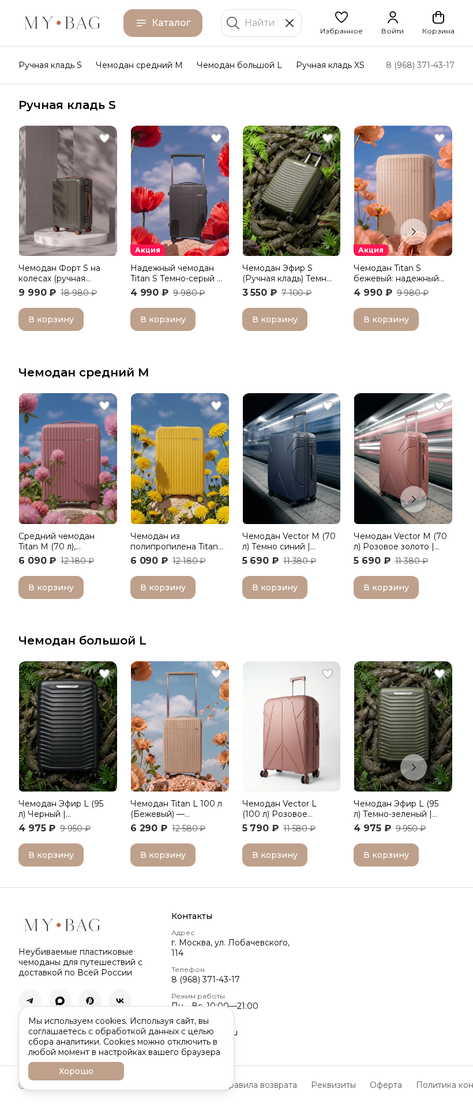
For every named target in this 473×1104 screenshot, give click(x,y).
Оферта (386, 1085)
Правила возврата (259, 1085)
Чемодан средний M (139, 65)
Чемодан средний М (83, 372)
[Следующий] (413, 231)
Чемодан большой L (239, 65)
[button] (341, 23)
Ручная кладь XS (330, 65)
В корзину (51, 319)
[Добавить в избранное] (104, 138)
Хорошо (76, 1071)
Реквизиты (333, 1085)
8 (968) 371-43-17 (205, 979)
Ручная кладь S (50, 65)
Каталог (171, 22)
